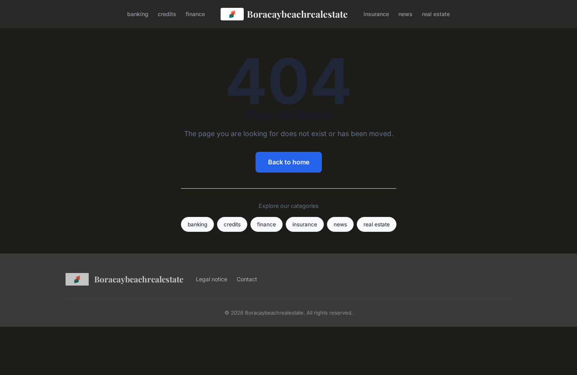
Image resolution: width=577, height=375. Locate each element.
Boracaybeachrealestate (297, 14)
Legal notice (211, 279)
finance (195, 14)
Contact (247, 279)
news (405, 14)
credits (167, 14)
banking (137, 14)
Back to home (288, 162)
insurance (376, 14)
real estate (436, 14)
